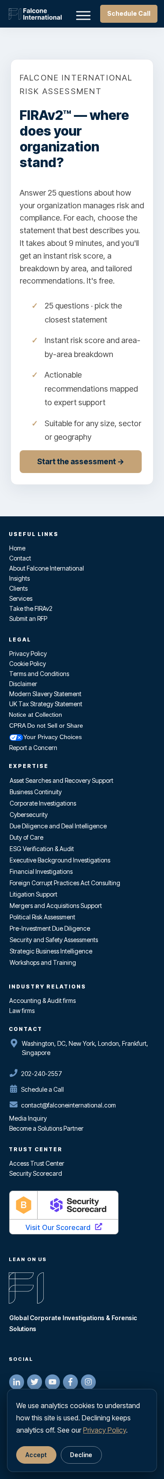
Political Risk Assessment (42, 917)
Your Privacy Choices (52, 736)
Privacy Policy (28, 653)
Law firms (22, 1010)
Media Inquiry (28, 1118)
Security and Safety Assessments (54, 939)
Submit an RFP (28, 618)
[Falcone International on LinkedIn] (17, 1382)
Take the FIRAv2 (30, 608)
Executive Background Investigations (60, 860)
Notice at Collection (35, 714)
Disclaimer (23, 683)
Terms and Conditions (39, 673)
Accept (36, 1454)
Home (17, 548)
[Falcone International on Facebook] (70, 1382)
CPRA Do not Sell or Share (46, 725)
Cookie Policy (27, 663)
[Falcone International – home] (35, 13)
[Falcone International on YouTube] (52, 1382)
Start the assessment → (80, 461)
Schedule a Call (42, 1089)
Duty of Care (26, 837)
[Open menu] (83, 14)
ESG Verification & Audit (42, 848)
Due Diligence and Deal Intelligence (58, 826)
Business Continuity (36, 792)
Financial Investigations (41, 871)
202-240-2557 (41, 1073)
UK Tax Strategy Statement (45, 704)
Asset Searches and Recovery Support (61, 780)
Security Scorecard (35, 1173)
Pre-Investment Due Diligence (50, 928)
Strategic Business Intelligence (51, 951)
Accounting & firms (42, 1000)
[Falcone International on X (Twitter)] (35, 1382)
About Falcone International (46, 568)
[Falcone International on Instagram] (88, 1382)
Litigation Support (33, 894)
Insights (19, 578)
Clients (18, 588)
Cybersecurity (29, 814)
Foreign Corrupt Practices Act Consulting (65, 883)
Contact (20, 558)
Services (20, 598)
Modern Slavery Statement (45, 693)
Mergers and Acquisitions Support (56, 905)
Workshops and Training (43, 962)
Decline (81, 1454)
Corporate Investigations (43, 803)
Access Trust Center (36, 1163)
